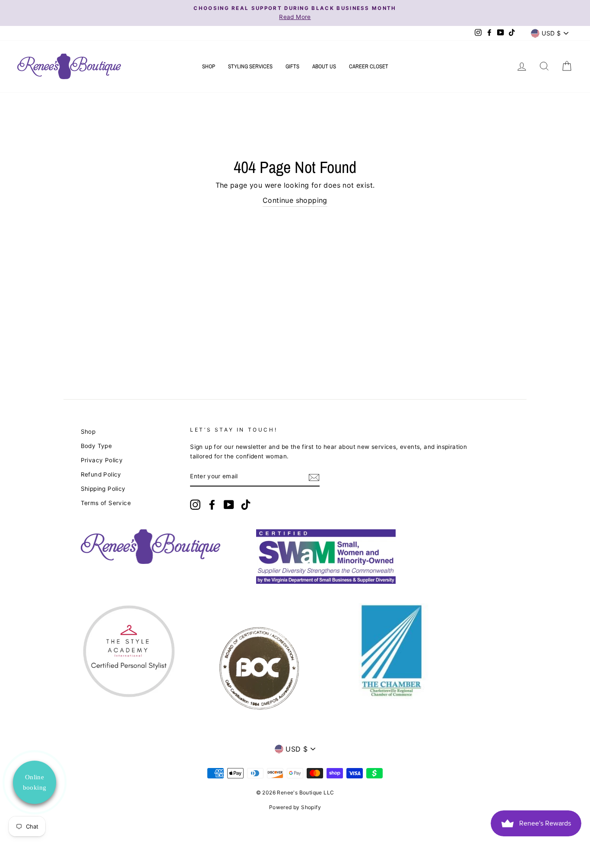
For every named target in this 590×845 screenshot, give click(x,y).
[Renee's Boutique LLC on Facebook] (212, 504)
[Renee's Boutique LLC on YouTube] (229, 504)
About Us (324, 66)
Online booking (35, 782)
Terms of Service (106, 502)
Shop (208, 66)
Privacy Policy (102, 460)
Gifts (292, 66)
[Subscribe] (314, 477)
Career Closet (368, 66)
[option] (295, 13)
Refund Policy (101, 474)
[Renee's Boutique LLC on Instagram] (195, 504)
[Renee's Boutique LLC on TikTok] (246, 504)
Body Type (96, 445)
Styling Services (250, 66)
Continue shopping (295, 200)
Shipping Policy (103, 488)
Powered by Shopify (295, 807)
